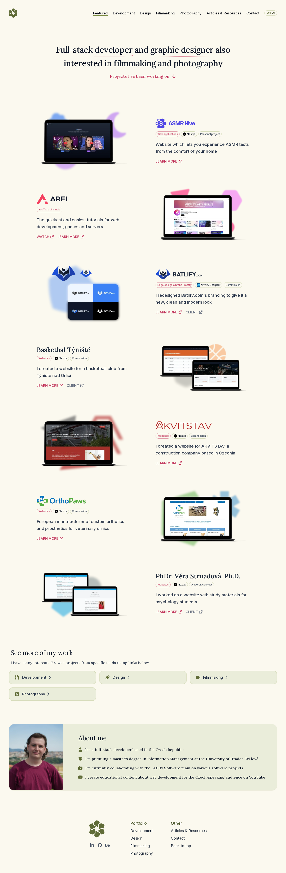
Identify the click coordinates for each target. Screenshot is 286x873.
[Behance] (107, 845)
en (271, 13)
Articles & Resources (224, 13)
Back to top (181, 846)
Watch (43, 237)
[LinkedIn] (92, 845)
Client (192, 312)
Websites (44, 358)
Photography (190, 13)
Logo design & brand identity (174, 284)
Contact (252, 13)
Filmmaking (165, 13)
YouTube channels (49, 209)
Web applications (167, 134)
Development (124, 13)
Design (145, 13)
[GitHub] (99, 845)
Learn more (166, 161)
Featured (100, 13)
